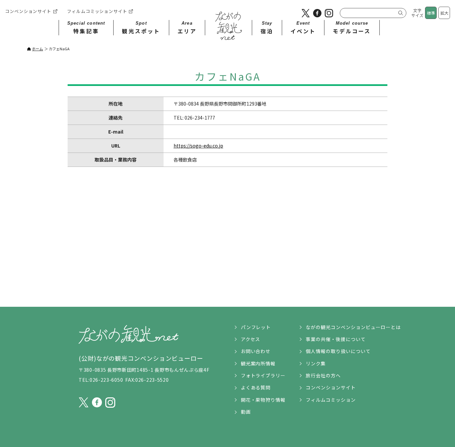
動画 (246, 411)
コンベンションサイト (28, 11)
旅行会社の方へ (323, 375)
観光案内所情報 (258, 363)
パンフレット (256, 327)
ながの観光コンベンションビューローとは (353, 327)
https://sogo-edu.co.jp (198, 145)
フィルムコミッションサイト (97, 11)
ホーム (37, 48)
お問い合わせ (256, 351)
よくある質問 (256, 387)
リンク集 (316, 363)
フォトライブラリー (263, 375)
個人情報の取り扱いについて (338, 351)
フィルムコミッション (331, 399)
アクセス (250, 339)
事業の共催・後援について (336, 339)
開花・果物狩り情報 (263, 399)
